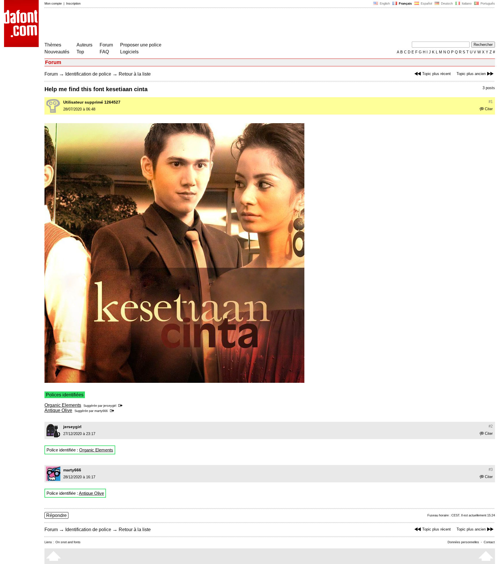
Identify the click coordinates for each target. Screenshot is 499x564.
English (384, 3)
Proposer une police (140, 44)
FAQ (104, 51)
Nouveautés (56, 51)
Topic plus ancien (471, 74)
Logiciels (129, 51)
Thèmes (52, 44)
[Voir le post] (121, 405)
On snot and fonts (68, 542)
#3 (491, 469)
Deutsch (446, 3)
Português (487, 3)
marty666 (101, 411)
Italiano (466, 3)
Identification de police (88, 74)
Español (426, 3)
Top (80, 51)
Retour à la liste (135, 74)
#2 (491, 426)
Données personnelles (463, 542)
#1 (491, 102)
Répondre (56, 515)
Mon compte (53, 3)
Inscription (73, 3)
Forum (106, 44)
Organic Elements (62, 405)
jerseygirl (109, 405)
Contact (489, 542)
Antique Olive (58, 410)
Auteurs (84, 44)
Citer (489, 109)
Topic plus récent (436, 74)
